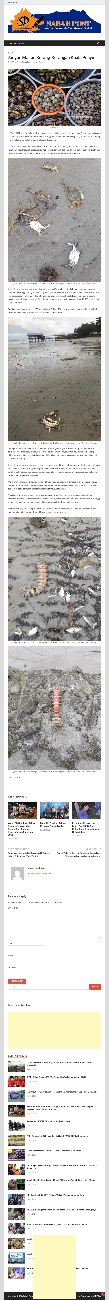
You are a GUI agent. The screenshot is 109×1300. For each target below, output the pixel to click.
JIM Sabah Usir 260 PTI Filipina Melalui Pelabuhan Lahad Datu (55, 1195)
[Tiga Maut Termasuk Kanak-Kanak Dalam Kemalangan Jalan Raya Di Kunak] (16, 1092)
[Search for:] (54, 987)
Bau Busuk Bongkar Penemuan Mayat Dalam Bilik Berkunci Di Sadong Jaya (61, 1209)
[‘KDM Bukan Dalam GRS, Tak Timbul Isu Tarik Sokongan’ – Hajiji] (16, 1077)
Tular (10, 53)
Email (11, 955)
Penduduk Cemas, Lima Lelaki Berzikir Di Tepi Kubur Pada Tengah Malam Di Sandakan (85, 827)
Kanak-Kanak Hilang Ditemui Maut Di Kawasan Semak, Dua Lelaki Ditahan (61, 1180)
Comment (13, 908)
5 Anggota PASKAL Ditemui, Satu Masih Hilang (48, 1121)
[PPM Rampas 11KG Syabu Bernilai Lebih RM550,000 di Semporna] (16, 1136)
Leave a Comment (40, 62)
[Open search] (98, 43)
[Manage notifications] (103, 1294)
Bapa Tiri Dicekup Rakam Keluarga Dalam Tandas (53, 824)
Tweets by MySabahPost (19, 1005)
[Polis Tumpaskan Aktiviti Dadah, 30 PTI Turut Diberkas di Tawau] (16, 1224)
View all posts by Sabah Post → (40, 873)
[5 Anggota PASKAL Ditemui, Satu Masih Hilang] (16, 1121)
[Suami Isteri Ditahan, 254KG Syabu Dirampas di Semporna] (16, 1151)
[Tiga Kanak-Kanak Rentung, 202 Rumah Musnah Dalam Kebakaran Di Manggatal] (16, 1062)
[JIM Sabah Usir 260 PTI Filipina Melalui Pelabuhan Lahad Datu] (16, 1195)
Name (11, 943)
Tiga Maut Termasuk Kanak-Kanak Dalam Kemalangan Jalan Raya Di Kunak (62, 1091)
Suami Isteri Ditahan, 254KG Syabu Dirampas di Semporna (54, 1150)
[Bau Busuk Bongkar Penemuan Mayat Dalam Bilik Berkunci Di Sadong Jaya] (16, 1210)
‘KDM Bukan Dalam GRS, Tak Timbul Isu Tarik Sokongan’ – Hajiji (56, 1077)
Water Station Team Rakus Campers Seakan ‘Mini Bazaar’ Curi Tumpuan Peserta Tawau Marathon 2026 (21, 829)
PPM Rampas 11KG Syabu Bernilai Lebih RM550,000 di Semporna (57, 1136)
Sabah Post (26, 62)
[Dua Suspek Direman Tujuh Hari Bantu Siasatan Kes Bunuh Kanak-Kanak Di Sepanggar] (16, 1165)
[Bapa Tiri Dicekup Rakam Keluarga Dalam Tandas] (54, 811)
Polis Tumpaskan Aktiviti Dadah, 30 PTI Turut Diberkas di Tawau (57, 1224)
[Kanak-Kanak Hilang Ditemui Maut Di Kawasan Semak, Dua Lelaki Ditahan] (16, 1180)
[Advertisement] (54, 1030)
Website (12, 968)
